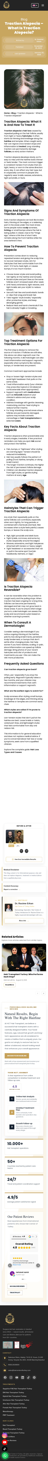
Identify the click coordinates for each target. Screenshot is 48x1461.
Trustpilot (15, 1293)
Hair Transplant (9, 1425)
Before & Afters (9, 1437)
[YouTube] (4, 1442)
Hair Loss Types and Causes (21, 750)
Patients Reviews (9, 1440)
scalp (25, 227)
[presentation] (21, 851)
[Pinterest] (34, 1377)
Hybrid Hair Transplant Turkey (14, 1396)
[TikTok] (4, 1449)
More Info (24, 921)
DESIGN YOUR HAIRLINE (16, 1056)
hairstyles (27, 136)
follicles (7, 151)
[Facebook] (5, 1377)
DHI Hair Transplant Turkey (13, 1392)
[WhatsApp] (5, 1456)
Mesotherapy (8, 1411)
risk (32, 441)
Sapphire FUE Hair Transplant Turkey (17, 1389)
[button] (10, 1265)
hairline (7, 141)
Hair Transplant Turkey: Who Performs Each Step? (23, 975)
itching (7, 230)
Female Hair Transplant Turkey (15, 1407)
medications (34, 392)
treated (22, 146)
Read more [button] (17, 1265)
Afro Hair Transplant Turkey (14, 1404)
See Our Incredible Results (25, 859)
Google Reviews (17, 1286)
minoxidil (18, 394)
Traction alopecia (12, 130)
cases (18, 420)
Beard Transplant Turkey (12, 1429)
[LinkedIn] (22, 1377)
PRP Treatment (8, 1415)
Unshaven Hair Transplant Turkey (16, 1400)
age (24, 475)
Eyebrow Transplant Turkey (13, 1433)
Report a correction (12, 889)
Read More (9, 985)
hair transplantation (30, 418)
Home (7, 113)
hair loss (27, 130)
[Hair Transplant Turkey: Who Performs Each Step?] (24, 957)
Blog (13, 113)
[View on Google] (12, 1273)
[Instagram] (4, 1435)
